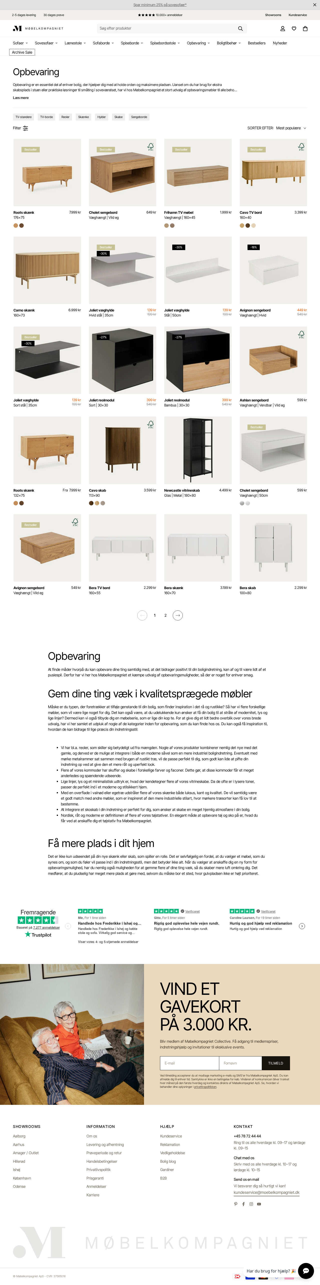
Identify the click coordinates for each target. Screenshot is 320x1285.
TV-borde (46, 117)
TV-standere (24, 117)
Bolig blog (168, 1161)
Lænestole (73, 43)
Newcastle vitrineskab (182, 492)
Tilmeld (275, 1063)
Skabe (118, 117)
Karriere (92, 1195)
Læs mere (21, 97)
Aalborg (19, 1136)
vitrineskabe (199, 781)
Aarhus (18, 1144)
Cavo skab (97, 492)
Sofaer (18, 43)
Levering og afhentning (105, 1144)
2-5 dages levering (24, 15)
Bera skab (248, 590)
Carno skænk (24, 312)
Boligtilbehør (227, 43)
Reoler (66, 117)
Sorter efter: (261, 128)
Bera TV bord (99, 590)
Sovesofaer (44, 43)
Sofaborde (101, 43)
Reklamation (170, 1144)
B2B (163, 1178)
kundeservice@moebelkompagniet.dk (267, 1192)
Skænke (83, 117)
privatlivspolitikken (205, 1087)
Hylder (102, 117)
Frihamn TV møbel (179, 215)
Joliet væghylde (101, 312)
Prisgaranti (95, 1178)
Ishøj (16, 1169)
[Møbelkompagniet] (38, 28)
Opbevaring (196, 43)
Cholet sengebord (104, 215)
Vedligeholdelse (172, 1152)
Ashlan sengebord (262, 402)
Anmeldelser (96, 1186)
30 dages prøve (54, 15)
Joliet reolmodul (101, 402)
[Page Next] (177, 615)
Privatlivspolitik (98, 1169)
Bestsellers (257, 43)
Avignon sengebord (255, 312)
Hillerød (19, 1161)
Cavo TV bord (251, 215)
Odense (19, 1186)
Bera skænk (173, 590)
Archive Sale (22, 52)
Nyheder (280, 43)
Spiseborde (130, 43)
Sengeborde (139, 117)
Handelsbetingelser (101, 1161)
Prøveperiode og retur (104, 1152)
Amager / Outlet (26, 1152)
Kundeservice (171, 1136)
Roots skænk (24, 215)
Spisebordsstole (163, 43)
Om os (91, 1136)
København (22, 1178)
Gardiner (167, 1169)
